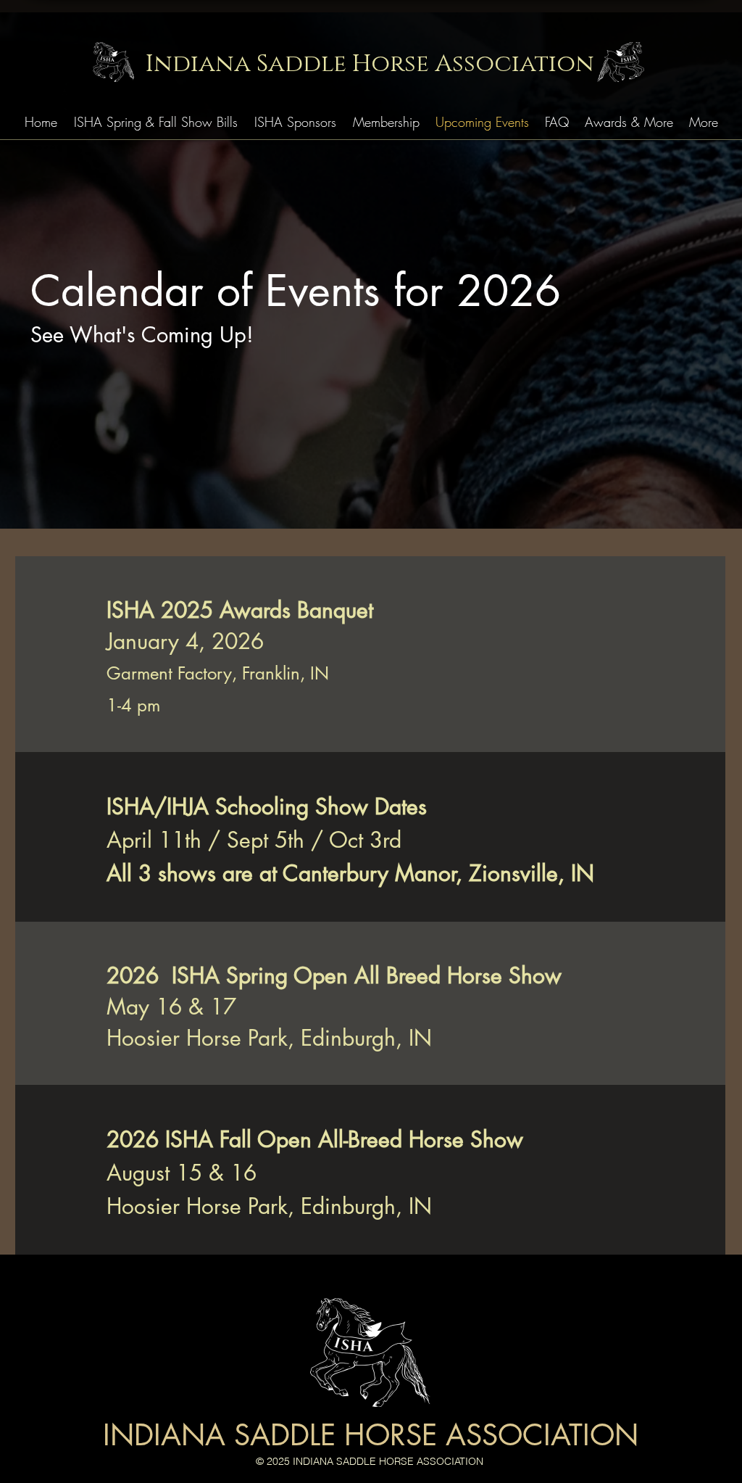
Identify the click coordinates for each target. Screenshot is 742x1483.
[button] (155, 122)
